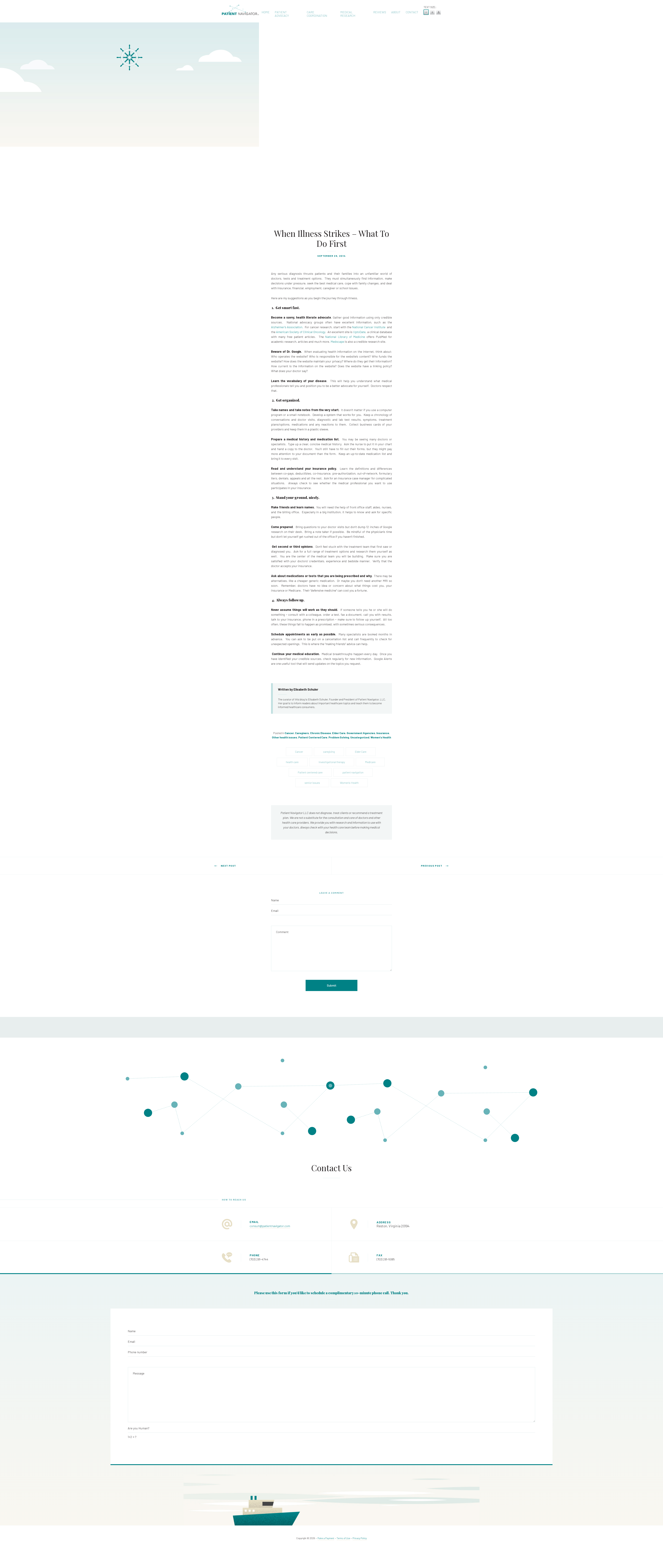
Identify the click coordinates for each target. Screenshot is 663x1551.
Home (266, 12)
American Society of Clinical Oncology (300, 332)
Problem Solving (339, 737)
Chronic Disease (320, 733)
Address (384, 1222)
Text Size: (430, 7)
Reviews (379, 12)
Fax (380, 1255)
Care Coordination (317, 13)
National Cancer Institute (368, 327)
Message (138, 1373)
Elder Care (338, 733)
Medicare (370, 762)
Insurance (382, 733)
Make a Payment (326, 1538)
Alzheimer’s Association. (287, 327)
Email (274, 911)
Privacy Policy (360, 1538)
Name (275, 900)
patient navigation (353, 772)
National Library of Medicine (345, 337)
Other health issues (284, 737)
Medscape (337, 341)
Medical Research (347, 13)
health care (292, 762)
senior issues (312, 782)
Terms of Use (343, 1538)
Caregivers (302, 733)
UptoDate (359, 332)
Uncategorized (359, 737)
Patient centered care (310, 772)
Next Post (228, 865)
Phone (255, 1255)
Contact (412, 12)
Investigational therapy (332, 762)
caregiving (329, 751)
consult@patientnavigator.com (270, 1226)
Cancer (289, 733)
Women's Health (381, 737)
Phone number (137, 1352)
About (396, 12)
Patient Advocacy (282, 13)
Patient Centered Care (312, 737)
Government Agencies (361, 733)
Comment (282, 932)
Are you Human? (138, 1428)
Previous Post (431, 865)
